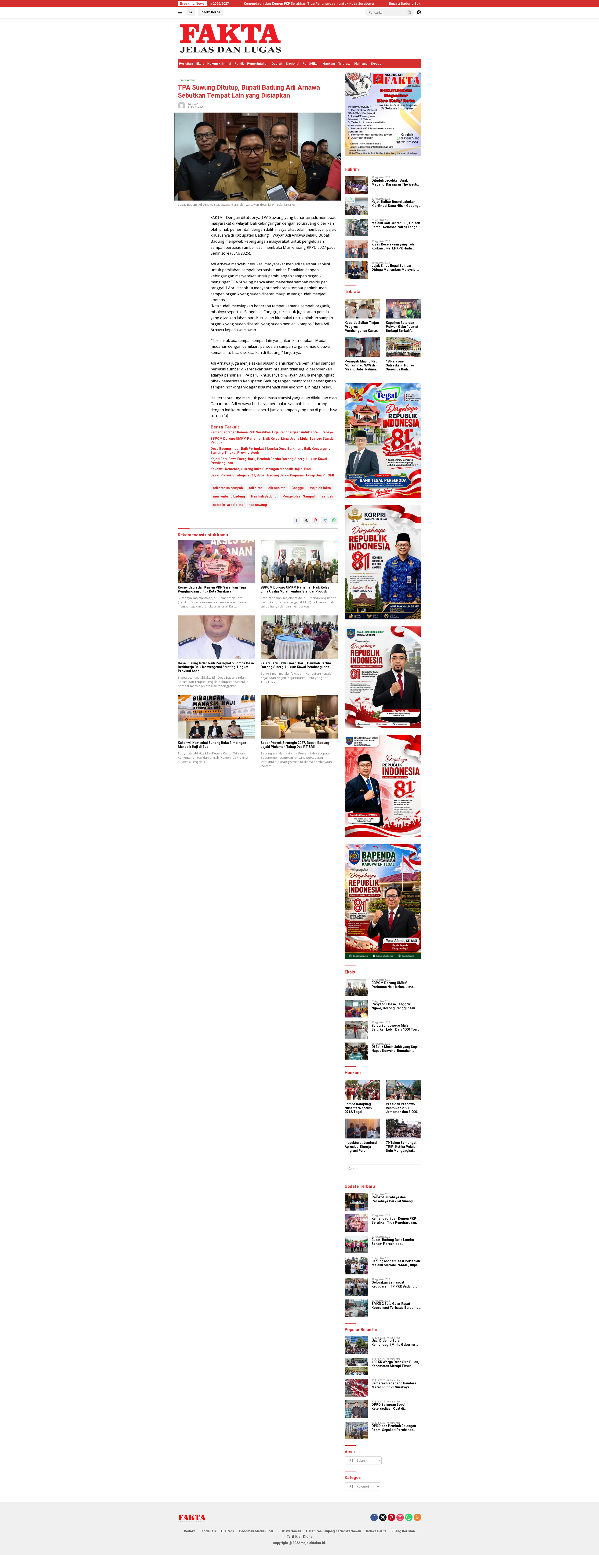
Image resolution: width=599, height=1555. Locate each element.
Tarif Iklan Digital (300, 1536)
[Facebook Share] (296, 520)
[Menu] (181, 12)
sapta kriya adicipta (228, 505)
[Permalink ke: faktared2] (181, 105)
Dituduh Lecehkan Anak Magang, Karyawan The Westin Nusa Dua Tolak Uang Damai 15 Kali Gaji (396, 183)
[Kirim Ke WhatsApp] (334, 520)
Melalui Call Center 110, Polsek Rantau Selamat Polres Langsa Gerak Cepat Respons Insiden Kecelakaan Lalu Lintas (396, 225)
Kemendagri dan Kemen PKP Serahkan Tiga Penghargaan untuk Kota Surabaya (272, 432)
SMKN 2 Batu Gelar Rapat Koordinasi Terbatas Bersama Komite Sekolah (395, 1306)
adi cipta (255, 488)
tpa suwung (258, 505)
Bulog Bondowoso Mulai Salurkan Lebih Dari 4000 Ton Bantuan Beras (394, 1028)
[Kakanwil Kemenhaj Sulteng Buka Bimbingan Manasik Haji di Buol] (216, 717)
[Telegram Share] (324, 520)
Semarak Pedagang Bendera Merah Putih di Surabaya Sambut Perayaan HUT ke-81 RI (396, 1385)
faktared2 (193, 104)
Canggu (298, 488)
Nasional (292, 63)
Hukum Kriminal (219, 63)
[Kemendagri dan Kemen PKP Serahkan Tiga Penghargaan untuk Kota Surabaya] (216, 561)
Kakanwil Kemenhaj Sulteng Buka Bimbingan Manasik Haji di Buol (261, 469)
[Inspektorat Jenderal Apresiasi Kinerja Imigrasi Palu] (362, 1128)
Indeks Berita (210, 12)
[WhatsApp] (409, 1518)
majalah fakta (320, 488)
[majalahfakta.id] (230, 38)
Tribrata (344, 63)
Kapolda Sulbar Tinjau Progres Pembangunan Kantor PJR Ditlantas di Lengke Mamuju (362, 327)
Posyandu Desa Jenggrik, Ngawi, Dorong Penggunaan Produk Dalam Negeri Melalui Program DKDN (394, 1006)
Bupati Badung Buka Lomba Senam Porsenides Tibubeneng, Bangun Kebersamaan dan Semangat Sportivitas (364, 3)
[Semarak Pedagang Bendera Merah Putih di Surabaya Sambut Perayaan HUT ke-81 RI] (356, 1388)
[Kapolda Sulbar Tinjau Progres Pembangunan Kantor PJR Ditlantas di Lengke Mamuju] (362, 309)
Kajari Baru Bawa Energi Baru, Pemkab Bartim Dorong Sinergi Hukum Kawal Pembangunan (269, 461)
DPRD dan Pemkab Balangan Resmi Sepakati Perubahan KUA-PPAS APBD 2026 (394, 1428)
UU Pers (227, 1531)
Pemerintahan (257, 63)
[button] (409, 12)
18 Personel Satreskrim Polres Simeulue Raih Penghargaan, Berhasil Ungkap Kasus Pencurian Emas (400, 365)
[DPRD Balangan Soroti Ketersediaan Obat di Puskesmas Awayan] (356, 1409)
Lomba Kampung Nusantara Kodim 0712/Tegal (358, 1108)
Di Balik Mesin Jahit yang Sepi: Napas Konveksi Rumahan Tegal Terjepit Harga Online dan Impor (396, 1049)
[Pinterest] (391, 1518)
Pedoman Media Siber (256, 1531)
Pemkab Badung (264, 496)
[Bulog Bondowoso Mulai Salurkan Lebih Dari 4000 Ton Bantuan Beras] (356, 1030)
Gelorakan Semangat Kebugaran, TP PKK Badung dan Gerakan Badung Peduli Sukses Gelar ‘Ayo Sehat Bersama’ (393, 1284)
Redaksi (190, 1531)
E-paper (377, 63)
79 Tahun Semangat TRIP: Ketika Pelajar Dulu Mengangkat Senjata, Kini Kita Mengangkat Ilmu (401, 1147)
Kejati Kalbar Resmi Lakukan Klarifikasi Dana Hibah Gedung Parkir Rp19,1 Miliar (395, 204)
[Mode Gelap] (418, 12)
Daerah (277, 63)
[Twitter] (383, 1518)
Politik (239, 63)
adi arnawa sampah (228, 488)
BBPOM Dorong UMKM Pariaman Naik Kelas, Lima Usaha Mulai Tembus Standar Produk (273, 440)
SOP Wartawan (289, 1531)
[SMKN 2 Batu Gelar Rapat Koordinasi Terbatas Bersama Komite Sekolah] (356, 1308)
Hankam (329, 63)
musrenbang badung (229, 496)
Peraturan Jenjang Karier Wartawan (333, 1531)
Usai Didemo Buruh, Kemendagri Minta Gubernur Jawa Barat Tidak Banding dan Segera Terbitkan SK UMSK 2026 (395, 1343)
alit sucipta (276, 488)
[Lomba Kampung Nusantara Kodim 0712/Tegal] (362, 1090)
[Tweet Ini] (306, 520)
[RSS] (417, 1518)
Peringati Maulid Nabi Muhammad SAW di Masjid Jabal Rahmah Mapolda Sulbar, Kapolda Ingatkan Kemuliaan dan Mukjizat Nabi (361, 365)
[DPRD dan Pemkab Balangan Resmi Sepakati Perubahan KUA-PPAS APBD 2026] (356, 1430)
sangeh (327, 496)
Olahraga (361, 63)
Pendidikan (311, 63)
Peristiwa (186, 63)
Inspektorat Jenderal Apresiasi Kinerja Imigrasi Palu (361, 1147)
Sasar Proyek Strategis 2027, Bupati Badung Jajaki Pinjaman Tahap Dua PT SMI (272, 475)
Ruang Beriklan (403, 1531)
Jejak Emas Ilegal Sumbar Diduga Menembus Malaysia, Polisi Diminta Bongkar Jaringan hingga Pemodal (394, 268)
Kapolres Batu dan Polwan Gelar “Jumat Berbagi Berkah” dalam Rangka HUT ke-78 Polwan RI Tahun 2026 (403, 327)
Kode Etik (208, 1531)
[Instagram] (400, 1518)
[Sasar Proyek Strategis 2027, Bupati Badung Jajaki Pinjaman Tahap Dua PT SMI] (299, 717)
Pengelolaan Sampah (299, 496)
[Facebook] (374, 1518)
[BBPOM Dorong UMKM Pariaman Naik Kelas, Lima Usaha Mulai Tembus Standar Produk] (299, 561)
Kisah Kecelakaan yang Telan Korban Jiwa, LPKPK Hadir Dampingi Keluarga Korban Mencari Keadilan (394, 246)
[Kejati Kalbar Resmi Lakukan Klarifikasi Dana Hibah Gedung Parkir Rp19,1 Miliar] (356, 206)
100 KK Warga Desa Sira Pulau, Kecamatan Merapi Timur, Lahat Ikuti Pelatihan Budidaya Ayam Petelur (395, 1364)
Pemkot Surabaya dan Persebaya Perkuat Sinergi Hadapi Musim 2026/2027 (392, 1199)
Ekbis (200, 63)
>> (191, 12)
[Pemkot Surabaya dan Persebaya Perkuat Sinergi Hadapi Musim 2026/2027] (356, 1202)
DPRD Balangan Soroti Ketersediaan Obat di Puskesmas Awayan (389, 1407)
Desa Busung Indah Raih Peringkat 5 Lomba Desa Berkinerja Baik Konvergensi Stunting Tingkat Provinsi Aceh (271, 450)
